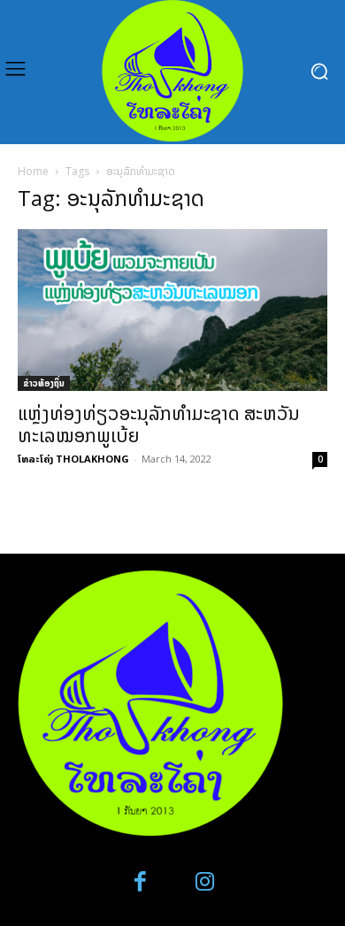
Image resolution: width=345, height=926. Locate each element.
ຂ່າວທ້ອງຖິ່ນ (44, 383)
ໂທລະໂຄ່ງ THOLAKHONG (73, 458)
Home (33, 171)
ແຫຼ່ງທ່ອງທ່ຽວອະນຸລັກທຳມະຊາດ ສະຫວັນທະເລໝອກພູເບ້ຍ (159, 424)
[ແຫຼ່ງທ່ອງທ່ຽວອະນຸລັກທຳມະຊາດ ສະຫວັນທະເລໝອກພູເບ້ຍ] (172, 310)
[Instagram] (205, 882)
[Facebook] (141, 882)
